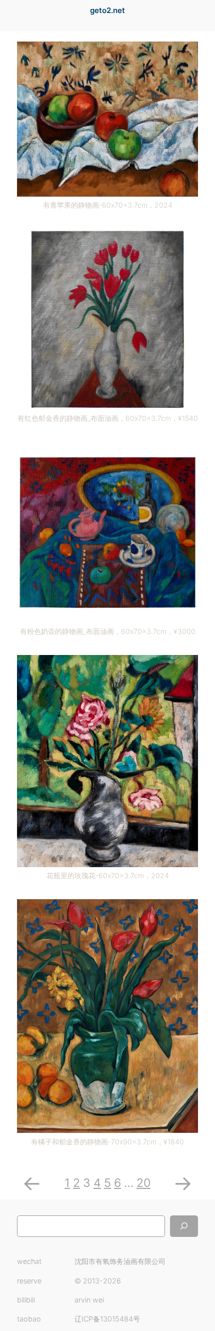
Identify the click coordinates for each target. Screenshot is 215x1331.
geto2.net (107, 10)
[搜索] (184, 1226)
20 (143, 1183)
